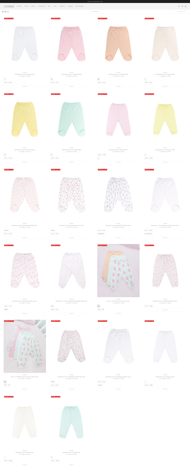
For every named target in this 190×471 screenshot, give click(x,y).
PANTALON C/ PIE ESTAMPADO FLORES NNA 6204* (72, 377)
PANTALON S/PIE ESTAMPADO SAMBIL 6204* (165, 301)
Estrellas (100, 385)
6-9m (99, 154)
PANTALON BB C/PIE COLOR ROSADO (72, 74)
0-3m (5, 82)
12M (9, 385)
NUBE (52, 306)
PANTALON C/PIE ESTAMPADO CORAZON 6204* (25, 225)
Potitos (25, 72)
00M (99, 309)
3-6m (10, 82)
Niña (49, 6)
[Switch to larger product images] (3, 12)
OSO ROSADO (101, 233)
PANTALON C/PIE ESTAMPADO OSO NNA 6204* (118, 225)
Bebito (33, 6)
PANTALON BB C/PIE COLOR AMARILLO (24, 150)
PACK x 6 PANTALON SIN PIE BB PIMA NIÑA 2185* (25, 377)
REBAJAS (70, 6)
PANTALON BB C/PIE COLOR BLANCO (25, 74)
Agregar (24, 86)
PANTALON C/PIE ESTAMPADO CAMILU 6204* (71, 225)
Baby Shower (80, 6)
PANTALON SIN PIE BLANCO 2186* (165, 377)
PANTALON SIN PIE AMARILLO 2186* (165, 150)
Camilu (53, 230)
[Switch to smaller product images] (5, 12)
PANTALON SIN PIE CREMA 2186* (25, 452)
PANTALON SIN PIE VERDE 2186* (72, 452)
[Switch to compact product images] (8, 12)
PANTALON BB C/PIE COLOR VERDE (71, 150)
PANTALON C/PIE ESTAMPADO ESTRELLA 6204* (118, 377)
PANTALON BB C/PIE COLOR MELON (118, 74)
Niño (55, 6)
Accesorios (41, 6)
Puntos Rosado (148, 233)
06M (5, 385)
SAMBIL (5, 309)
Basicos (19, 6)
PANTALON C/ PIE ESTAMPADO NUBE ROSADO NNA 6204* (72, 301)
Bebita (26, 6)
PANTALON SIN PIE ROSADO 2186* (118, 150)
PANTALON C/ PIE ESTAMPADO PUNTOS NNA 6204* (165, 225)
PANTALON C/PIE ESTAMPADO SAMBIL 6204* (25, 301)
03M (103, 309)
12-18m (104, 154)
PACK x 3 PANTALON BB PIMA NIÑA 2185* (118, 301)
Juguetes (62, 6)
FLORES (52, 381)
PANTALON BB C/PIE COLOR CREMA (165, 74)
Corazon (6, 230)
